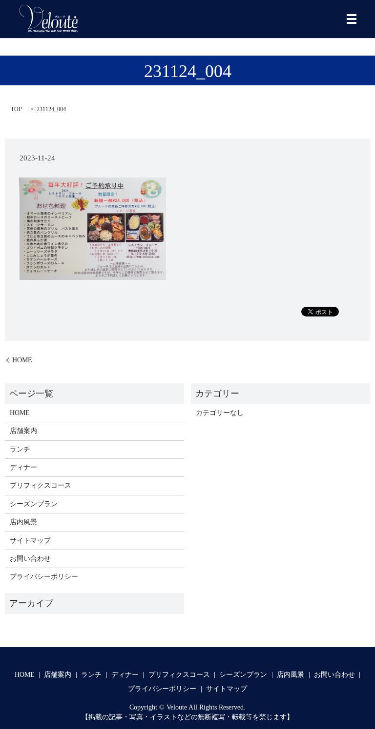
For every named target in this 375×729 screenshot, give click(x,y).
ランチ (20, 449)
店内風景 (23, 522)
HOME (22, 360)
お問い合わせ (30, 558)
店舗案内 (23, 430)
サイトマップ (30, 540)
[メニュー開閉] (351, 19)
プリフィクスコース (40, 485)
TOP (16, 109)
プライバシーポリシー (44, 576)
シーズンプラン (34, 504)
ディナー (23, 467)
